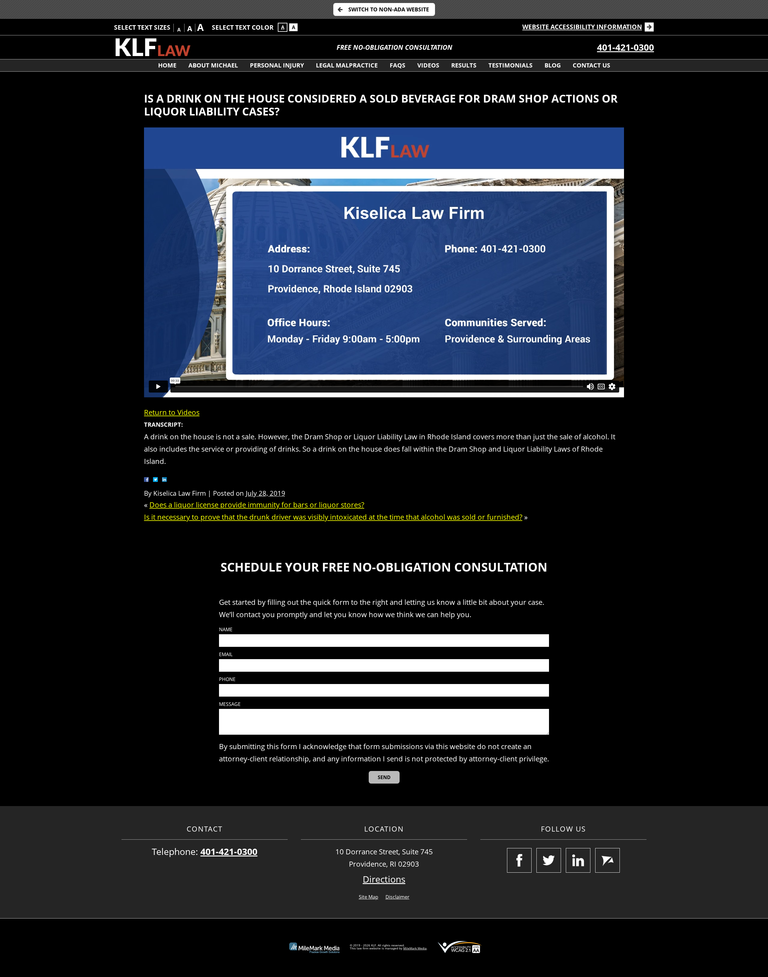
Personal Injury (277, 65)
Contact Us (591, 65)
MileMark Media (415, 948)
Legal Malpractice (347, 65)
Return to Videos (172, 412)
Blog (552, 65)
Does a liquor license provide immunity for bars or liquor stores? (256, 504)
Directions (384, 879)
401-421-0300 (625, 47)
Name (225, 629)
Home (167, 65)
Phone (227, 679)
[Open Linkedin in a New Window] (578, 860)
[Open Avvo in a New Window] (607, 860)
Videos (428, 65)
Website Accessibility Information (582, 26)
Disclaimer (398, 897)
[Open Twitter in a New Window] (548, 860)
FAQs (397, 65)
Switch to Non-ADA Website (388, 9)
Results (463, 65)
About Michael (213, 65)
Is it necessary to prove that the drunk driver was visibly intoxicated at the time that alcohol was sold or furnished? (333, 517)
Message (230, 704)
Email (225, 654)
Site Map (368, 897)
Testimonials (510, 65)
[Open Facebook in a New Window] (519, 860)
